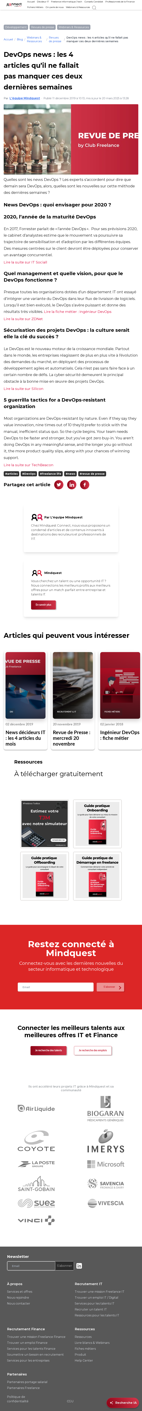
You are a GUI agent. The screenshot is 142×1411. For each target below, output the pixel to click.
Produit (80, 1354)
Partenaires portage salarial (27, 1382)
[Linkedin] (79, 1266)
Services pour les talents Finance (31, 1348)
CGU (70, 1401)
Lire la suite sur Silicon (23, 388)
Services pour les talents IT (94, 1303)
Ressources (83, 1337)
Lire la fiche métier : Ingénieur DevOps (77, 311)
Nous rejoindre (18, 1297)
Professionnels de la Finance (120, 1)
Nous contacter (18, 1303)
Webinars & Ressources (78, 7)
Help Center (84, 1360)
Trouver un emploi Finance (27, 1343)
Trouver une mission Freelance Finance (36, 1337)
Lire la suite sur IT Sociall (25, 262)
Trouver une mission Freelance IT (99, 1291)
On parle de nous (54, 7)
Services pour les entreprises (28, 1360)
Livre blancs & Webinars (92, 1343)
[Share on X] (58, 484)
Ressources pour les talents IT (97, 1315)
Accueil (31, 1)
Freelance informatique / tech (66, 1)
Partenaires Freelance (23, 1388)
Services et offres (19, 1291)
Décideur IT (43, 1)
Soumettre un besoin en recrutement (35, 1354)
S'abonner (64, 1266)
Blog (20, 39)
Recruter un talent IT (91, 1309)
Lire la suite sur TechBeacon (28, 465)
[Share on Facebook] (84, 484)
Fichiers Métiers (35, 7)
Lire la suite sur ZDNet (23, 319)
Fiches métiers (85, 1348)
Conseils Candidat (93, 1)
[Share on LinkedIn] (71, 484)
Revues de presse (55, 39)
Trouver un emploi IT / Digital (96, 1297)
